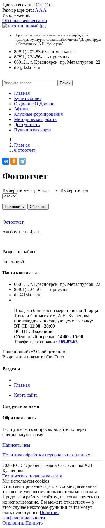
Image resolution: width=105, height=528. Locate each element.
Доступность (27, 124)
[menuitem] (58, 93)
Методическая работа (35, 119)
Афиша (21, 108)
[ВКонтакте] (5, 161)
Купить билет (27, 98)
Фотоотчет (24, 150)
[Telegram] (22, 161)
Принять (34, 522)
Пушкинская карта (32, 129)
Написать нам (16, 445)
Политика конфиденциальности (31, 515)
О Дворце (24, 103)
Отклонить (13, 522)
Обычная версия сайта (24, 20)
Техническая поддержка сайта (32, 475)
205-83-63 (68, 341)
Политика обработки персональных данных (46, 454)
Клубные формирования (38, 114)
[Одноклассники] (14, 161)
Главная (22, 93)
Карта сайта (26, 395)
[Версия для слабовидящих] (6, 77)
